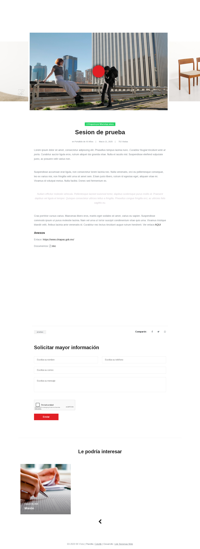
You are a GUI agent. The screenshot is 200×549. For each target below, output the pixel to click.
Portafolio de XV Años (84, 142)
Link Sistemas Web (123, 544)
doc (54, 246)
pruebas (40, 332)
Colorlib (98, 544)
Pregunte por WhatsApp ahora (101, 124)
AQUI (158, 224)
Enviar (46, 417)
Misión (29, 508)
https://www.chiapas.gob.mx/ (58, 239)
